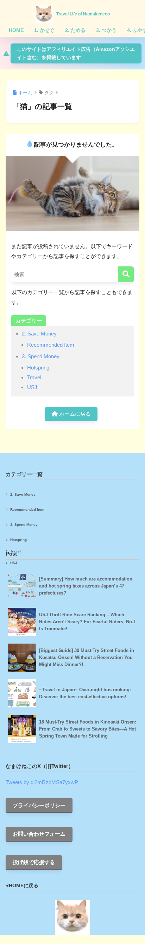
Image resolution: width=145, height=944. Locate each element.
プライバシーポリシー (39, 805)
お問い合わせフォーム (39, 834)
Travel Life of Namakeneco (83, 14)
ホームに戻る (74, 414)
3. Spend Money (40, 356)
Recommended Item (50, 345)
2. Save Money (39, 334)
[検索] (126, 274)
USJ (32, 387)
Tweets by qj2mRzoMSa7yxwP (42, 782)
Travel (34, 377)
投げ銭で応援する (34, 862)
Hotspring (38, 368)
